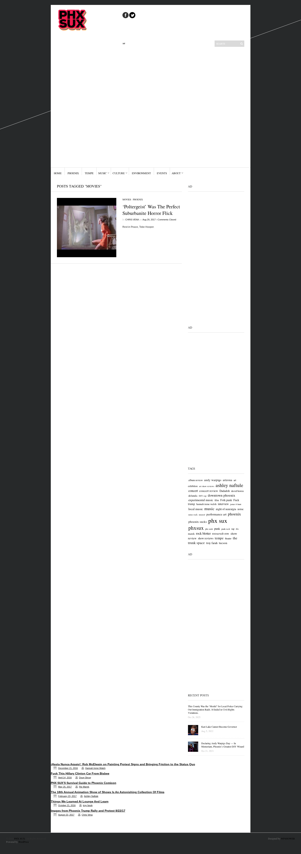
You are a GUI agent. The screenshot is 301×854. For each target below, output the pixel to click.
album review (195, 480)
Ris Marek (84, 787)
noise (240, 509)
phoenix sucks (197, 522)
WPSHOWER (288, 838)
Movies (126, 199)
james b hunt (235, 504)
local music (195, 509)
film (217, 500)
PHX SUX (19, 838)
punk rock (225, 528)
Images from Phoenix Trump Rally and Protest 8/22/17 (88, 810)
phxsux (196, 527)
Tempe (89, 173)
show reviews (205, 538)
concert (193, 490)
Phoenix (73, 173)
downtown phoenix (221, 495)
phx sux (217, 520)
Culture (119, 173)
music (209, 508)
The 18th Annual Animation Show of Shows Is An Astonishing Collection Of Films (107, 792)
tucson (223, 543)
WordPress (23, 841)
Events (162, 173)
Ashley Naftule (91, 796)
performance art (216, 514)
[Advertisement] (152, 106)
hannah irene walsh (206, 504)
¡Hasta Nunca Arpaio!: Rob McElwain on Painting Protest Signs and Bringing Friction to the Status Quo (123, 764)
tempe (219, 538)
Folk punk (226, 500)
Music (102, 173)
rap (232, 528)
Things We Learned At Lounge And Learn (80, 801)
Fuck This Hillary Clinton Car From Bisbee (80, 773)
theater (228, 538)
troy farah (211, 543)
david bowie (237, 491)
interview (223, 504)
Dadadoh (225, 491)
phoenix (234, 513)
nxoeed (202, 514)
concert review (208, 491)
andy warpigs (212, 480)
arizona (227, 480)
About (176, 173)
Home (58, 173)
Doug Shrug (85, 777)
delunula (192, 495)
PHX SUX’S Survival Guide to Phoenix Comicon (83, 782)
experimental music (200, 500)
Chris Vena (132, 219)
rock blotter (203, 533)
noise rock (192, 514)
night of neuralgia (226, 509)
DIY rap (202, 495)
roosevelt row (220, 533)
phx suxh (209, 528)
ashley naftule (229, 485)
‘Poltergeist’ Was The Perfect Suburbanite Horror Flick (151, 209)
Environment (141, 173)
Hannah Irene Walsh (95, 768)
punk (217, 529)
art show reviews (206, 486)
